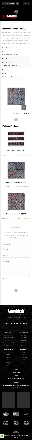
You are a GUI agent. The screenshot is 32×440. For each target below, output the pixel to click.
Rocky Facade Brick (8, 343)
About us (23, 343)
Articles (8, 360)
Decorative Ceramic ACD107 (16, 150)
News (8, 357)
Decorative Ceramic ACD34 (16, 213)
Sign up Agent (23, 357)
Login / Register (9, 3)
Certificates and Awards (8, 353)
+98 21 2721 (16, 372)
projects (23, 335)
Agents (8, 365)
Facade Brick (8, 340)
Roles (23, 354)
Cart (23, 360)
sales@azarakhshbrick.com (16, 378)
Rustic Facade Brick (8, 337)
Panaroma (8, 362)
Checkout (23, 362)
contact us (23, 345)
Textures (23, 337)
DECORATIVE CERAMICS (23, 155)
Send (3, 278)
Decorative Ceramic (8, 345)
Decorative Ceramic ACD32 (16, 182)
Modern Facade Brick (8, 335)
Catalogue (23, 340)
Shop (23, 352)
